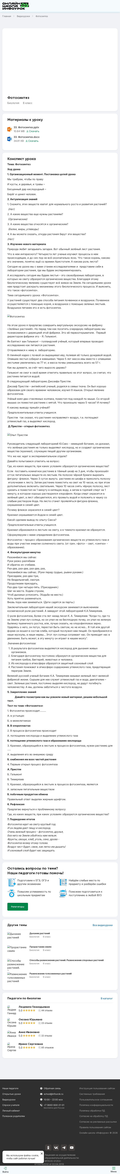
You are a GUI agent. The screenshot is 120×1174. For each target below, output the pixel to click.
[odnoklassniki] (48, 1148)
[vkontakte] (56, 1148)
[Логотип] (15, 6)
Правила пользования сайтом (95, 1127)
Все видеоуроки (103, 925)
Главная (6, 16)
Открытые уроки (11, 1094)
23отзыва (46, 1023)
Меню (114, 1171)
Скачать (34, 131)
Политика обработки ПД (92, 1110)
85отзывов (47, 1047)
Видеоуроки (23, 16)
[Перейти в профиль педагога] (60, 1010)
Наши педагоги (10, 1088)
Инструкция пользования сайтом (97, 1088)
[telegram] (64, 1148)
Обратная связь (52, 1088)
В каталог (107, 998)
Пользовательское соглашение (95, 1099)
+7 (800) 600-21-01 (54, 1105)
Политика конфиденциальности (96, 1105)
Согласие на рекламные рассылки (98, 1121)
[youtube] (72, 1148)
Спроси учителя (10, 1105)
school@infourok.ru (53, 1094)
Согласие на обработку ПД (93, 1116)
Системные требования (92, 1094)
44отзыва (46, 1010)
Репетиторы (17, 906)
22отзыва (46, 1035)
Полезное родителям (13, 1116)
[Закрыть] (42, 1153)
